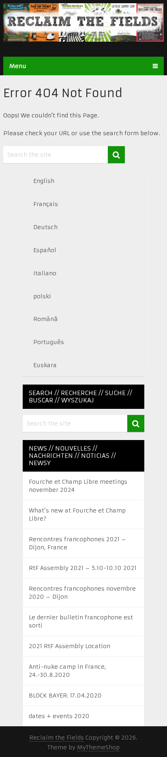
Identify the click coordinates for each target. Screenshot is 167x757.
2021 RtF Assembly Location (69, 646)
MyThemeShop (98, 747)
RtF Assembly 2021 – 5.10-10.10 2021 (83, 568)
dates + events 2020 (59, 716)
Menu (17, 66)
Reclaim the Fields (56, 737)
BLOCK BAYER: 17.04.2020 (65, 695)
